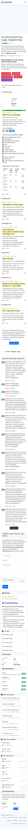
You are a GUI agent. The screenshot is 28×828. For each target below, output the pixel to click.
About (4, 817)
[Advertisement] (14, 19)
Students (6, 148)
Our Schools (7, 146)
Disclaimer (15, 823)
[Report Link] (25, 194)
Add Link (15, 817)
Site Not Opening (7, 77)
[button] (18, 351)
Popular (9, 820)
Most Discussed (8, 695)
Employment (8, 139)
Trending (15, 820)
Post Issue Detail (7, 80)
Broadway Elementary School (12, 137)
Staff (5, 144)
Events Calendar (9, 150)
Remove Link (23, 817)
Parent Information (9, 142)
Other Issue (18, 77)
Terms (25, 820)
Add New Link (14, 343)
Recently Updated (9, 739)
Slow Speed (16, 73)
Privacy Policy (23, 823)
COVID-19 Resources (10, 151)
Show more (14, 528)
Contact (10, 817)
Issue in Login (6, 73)
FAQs (20, 820)
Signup (16, 809)
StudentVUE (7, 159)
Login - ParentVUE (9, 157)
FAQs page (19, 627)
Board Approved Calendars (12, 141)
